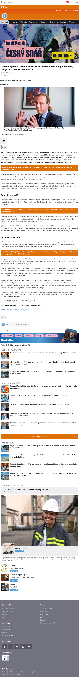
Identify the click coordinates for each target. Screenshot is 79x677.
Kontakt (43, 620)
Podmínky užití (24, 672)
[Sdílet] (5, 147)
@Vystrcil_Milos (35, 294)
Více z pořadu (8, 443)
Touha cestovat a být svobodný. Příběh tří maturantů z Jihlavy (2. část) (38, 395)
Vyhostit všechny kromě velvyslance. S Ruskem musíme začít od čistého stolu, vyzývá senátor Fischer (37, 168)
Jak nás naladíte (46, 609)
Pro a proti (4, 75)
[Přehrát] (3, 140)
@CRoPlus (57, 294)
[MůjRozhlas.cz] (4, 84)
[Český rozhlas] (7, 2)
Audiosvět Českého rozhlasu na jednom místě (16, 345)
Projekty (63, 22)
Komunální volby (8, 611)
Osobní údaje (13, 672)
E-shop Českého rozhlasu (13, 485)
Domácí (4, 22)
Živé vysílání (51, 336)
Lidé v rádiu (44, 614)
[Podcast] (1, 147)
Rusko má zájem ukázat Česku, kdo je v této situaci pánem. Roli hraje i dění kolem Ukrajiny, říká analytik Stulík (39, 211)
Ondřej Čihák (24, 310)
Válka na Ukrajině (8, 609)
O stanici (54, 22)
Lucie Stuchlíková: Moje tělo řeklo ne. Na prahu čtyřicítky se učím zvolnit (39, 404)
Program (58, 10)
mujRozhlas (5, 331)
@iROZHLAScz (47, 294)
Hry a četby (7, 336)
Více (72, 22)
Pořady (23, 22)
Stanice (4, 614)
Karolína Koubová (12, 310)
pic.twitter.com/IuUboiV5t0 (10, 296)
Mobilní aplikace (7, 635)
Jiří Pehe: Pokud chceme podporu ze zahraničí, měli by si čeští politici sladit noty (43, 353)
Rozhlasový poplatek (47, 623)
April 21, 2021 (30, 301)
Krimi (18, 336)
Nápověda (44, 611)
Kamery (75, 10)
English (32, 672)
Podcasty (5, 632)
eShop (4, 617)
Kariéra (42, 617)
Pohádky (28, 336)
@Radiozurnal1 (66, 294)
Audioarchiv (67, 10)
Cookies (4, 672)
